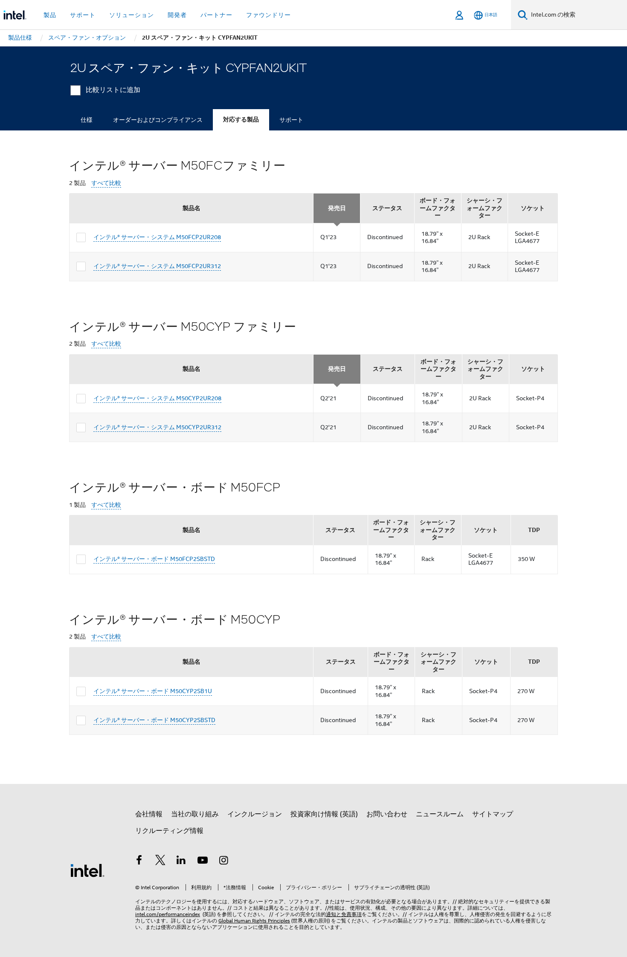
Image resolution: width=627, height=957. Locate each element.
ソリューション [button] (131, 15)
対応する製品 (241, 120)
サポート (291, 120)
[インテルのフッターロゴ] (87, 870)
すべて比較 (106, 183)
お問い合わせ (386, 814)
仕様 (87, 120)
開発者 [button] (177, 15)
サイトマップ (492, 814)
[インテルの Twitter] (160, 861)
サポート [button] (83, 15)
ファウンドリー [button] (268, 15)
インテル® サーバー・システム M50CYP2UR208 (157, 398)
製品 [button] (50, 15)
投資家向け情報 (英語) (324, 814)
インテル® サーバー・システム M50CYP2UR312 (157, 427)
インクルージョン (254, 814)
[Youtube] (202, 861)
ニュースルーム (440, 814)
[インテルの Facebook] (139, 861)
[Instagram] (223, 861)
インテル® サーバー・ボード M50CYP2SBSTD (154, 720)
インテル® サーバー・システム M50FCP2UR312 (157, 266)
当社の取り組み (195, 814)
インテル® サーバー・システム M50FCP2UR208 (157, 237)
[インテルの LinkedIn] (181, 861)
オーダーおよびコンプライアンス (158, 120)
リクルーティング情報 (169, 831)
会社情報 (149, 814)
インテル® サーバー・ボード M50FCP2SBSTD (154, 559)
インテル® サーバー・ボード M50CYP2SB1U (152, 691)
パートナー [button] (216, 15)
